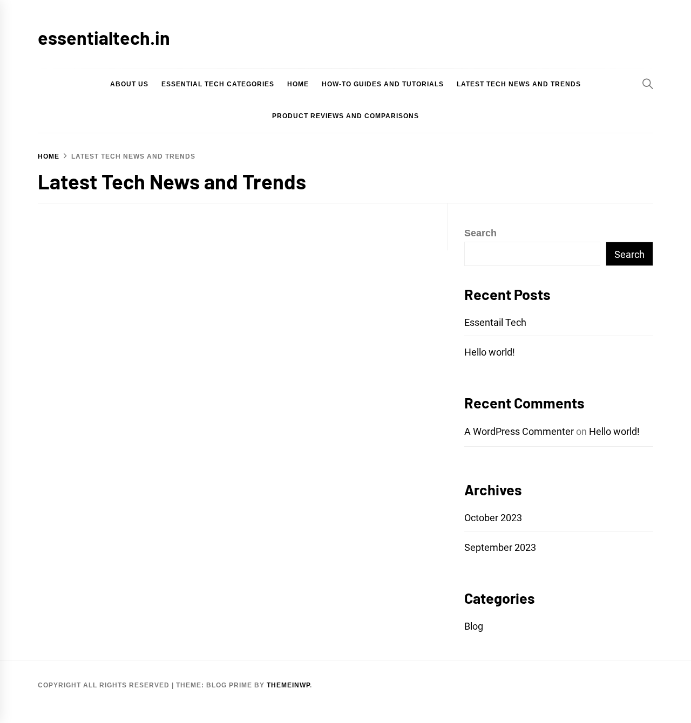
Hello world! (489, 352)
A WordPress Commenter (519, 431)
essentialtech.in (104, 37)
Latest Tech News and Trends (519, 84)
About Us (129, 84)
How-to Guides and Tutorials (383, 84)
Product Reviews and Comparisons (345, 116)
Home (298, 84)
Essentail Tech (495, 322)
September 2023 (500, 547)
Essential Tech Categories (217, 84)
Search (480, 233)
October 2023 (493, 517)
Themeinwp (288, 685)
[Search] (647, 84)
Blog (473, 626)
